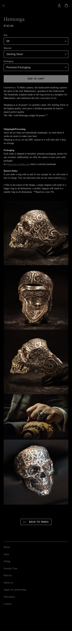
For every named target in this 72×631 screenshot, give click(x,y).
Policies (8, 575)
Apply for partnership (15, 589)
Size (6, 35)
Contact (8, 603)
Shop (6, 554)
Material (7, 48)
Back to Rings (38, 522)
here (64, 178)
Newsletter (9, 596)
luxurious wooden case (18, 164)
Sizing (7, 561)
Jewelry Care (10, 568)
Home (7, 547)
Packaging (8, 61)
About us (8, 582)
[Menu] (3, 5)
